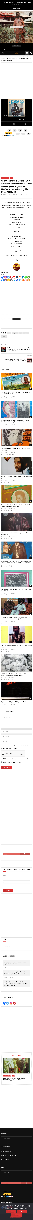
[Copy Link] (8, 280)
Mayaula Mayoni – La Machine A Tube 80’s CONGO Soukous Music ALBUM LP (15, 360)
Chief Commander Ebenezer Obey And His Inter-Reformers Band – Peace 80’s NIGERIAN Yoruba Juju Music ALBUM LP (18, 349)
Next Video (29, 355)
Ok (11, 1211)
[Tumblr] (17, 277)
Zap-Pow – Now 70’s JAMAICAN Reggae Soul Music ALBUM (15, 702)
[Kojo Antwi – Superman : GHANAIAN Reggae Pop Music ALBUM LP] (16, 466)
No (22, 1211)
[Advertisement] (16, 82)
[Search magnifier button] (25, 854)
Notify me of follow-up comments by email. (15, 759)
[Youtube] (14, 277)
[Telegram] (20, 280)
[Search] (31, 53)
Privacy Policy (5, 1147)
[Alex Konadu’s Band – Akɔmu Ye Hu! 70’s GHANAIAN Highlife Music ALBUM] (16, 437)
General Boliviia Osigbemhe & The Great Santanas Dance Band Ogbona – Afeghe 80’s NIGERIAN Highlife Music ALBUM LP (16, 561)
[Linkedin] (23, 277)
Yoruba (3, 336)
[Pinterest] (11, 277)
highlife (14, 333)
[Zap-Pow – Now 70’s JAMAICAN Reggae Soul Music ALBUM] (16, 691)
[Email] (28, 277)
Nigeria (11, 177)
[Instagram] (5, 277)
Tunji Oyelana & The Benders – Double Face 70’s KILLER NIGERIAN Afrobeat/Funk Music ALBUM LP (16, 49)
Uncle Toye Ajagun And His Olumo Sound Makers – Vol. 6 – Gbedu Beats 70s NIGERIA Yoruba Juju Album (15, 618)
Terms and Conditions (8, 1155)
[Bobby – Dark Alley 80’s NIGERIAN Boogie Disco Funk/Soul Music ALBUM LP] (16, 522)
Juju (20, 333)
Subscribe (16, 8)
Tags (4, 940)
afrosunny (5, 194)
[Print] (23, 280)
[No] (15, 1217)
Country (7, 177)
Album (7, 56)
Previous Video (4, 345)
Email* (4, 882)
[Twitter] (8, 277)
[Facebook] (2, 277)
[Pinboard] (17, 280)
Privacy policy (16, 1215)
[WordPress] (11, 280)
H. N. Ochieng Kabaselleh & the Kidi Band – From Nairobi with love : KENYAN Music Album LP (15, 393)
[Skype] (14, 280)
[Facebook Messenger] (2, 280)
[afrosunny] (16, 53)
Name (4, 875)
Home (2, 56)
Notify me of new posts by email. (12, 762)
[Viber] (5, 280)
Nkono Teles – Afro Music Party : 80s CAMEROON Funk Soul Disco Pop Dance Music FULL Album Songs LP (15, 983)
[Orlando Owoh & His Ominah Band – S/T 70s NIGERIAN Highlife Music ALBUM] (16, 578)
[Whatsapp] (25, 277)
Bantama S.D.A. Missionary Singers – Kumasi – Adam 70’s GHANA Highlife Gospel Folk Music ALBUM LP (15, 674)
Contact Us (5, 1160)
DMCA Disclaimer (6, 1151)
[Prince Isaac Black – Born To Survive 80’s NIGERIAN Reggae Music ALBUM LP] (16, 1065)
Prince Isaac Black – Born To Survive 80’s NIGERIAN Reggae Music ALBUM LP (14, 1079)
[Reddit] (20, 277)
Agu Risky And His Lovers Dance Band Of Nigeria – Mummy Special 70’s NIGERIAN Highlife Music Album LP (15, 421)
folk (9, 333)
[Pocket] (25, 280)
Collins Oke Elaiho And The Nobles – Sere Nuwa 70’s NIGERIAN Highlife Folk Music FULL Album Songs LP (16, 505)
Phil (5, 967)
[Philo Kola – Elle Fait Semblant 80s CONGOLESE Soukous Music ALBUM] (16, 634)
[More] (28, 280)
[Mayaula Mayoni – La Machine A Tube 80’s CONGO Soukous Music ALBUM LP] (29, 360)
